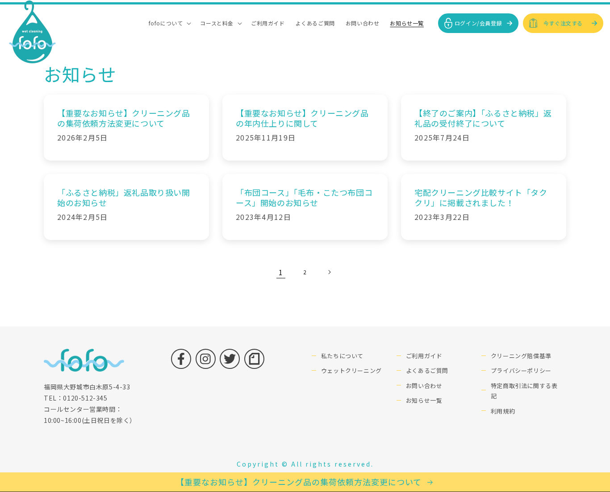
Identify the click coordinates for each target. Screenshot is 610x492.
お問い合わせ (424, 385)
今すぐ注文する (563, 23)
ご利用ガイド (424, 355)
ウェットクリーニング (351, 370)
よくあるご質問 (427, 370)
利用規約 (503, 411)
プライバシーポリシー (521, 370)
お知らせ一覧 (424, 400)
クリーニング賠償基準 (521, 355)
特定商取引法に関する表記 (524, 390)
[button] (169, 23)
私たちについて (342, 355)
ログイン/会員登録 (478, 23)
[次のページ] (329, 272)
